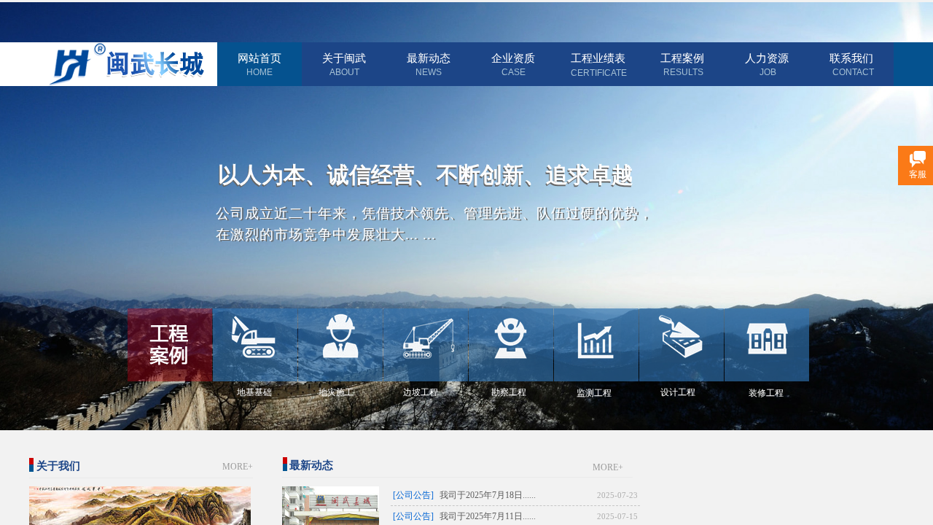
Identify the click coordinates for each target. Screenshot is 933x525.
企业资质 (513, 58)
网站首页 (259, 58)
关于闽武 (344, 58)
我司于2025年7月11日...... (488, 516)
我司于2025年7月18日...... (488, 495)
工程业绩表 (598, 58)
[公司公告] (413, 495)
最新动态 (428, 58)
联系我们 (851, 58)
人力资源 (767, 58)
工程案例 (682, 58)
